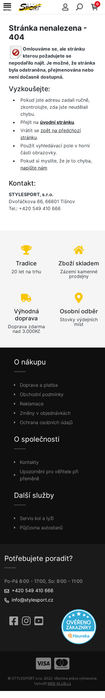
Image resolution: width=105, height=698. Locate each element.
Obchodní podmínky (42, 394)
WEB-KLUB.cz (59, 683)
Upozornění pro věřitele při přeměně (49, 475)
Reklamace (31, 404)
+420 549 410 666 (32, 590)
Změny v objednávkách (45, 413)
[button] (7, 7)
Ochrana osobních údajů (46, 422)
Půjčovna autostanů (41, 528)
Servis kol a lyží (37, 518)
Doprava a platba (39, 385)
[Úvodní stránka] (31, 7)
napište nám (33, 168)
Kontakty (29, 462)
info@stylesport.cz (32, 600)
